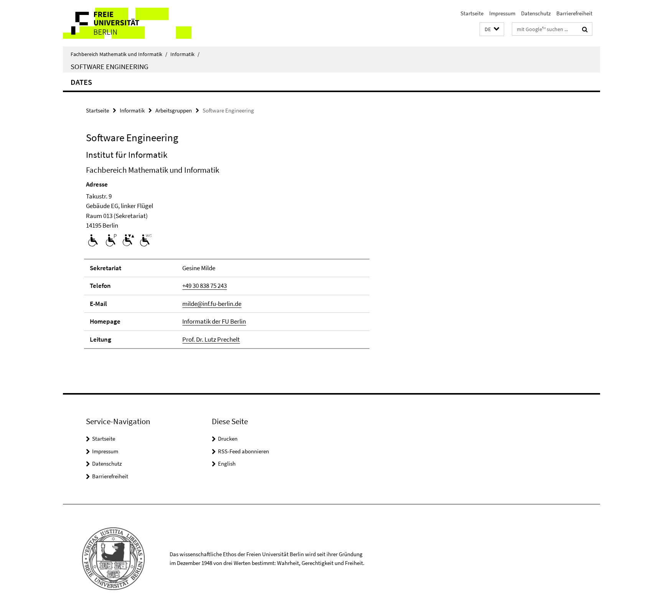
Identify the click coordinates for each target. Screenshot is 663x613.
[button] (492, 29)
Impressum (502, 13)
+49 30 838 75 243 (204, 285)
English (227, 463)
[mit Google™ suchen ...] (585, 29)
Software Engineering (109, 66)
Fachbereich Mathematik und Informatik (119, 54)
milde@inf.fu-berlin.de (211, 303)
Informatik (185, 54)
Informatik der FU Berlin (214, 321)
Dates (81, 82)
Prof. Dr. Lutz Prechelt (211, 339)
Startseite (471, 13)
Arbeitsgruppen (173, 110)
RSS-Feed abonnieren (243, 451)
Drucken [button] (227, 438)
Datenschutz (536, 13)
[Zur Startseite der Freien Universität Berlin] (127, 23)
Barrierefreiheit (574, 13)
